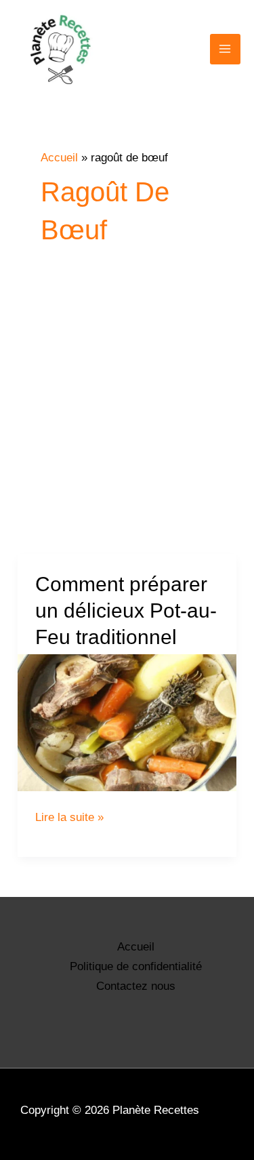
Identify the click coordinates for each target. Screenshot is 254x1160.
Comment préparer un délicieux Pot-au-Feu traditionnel (126, 610)
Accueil (135, 946)
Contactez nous (135, 986)
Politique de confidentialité (136, 966)
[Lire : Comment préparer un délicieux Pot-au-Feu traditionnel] (127, 722)
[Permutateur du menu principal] (225, 49)
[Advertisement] (127, 420)
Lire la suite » (69, 817)
